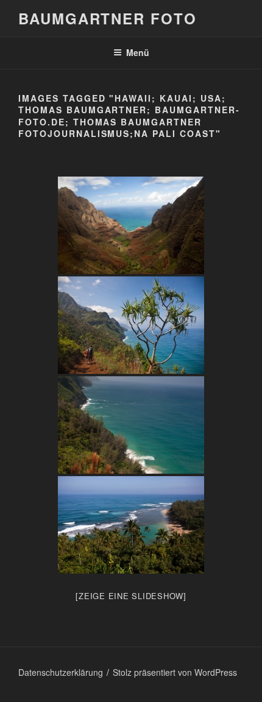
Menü (137, 52)
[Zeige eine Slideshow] (131, 596)
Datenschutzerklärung (60, 672)
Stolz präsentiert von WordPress (175, 672)
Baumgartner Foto (107, 18)
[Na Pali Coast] (131, 225)
